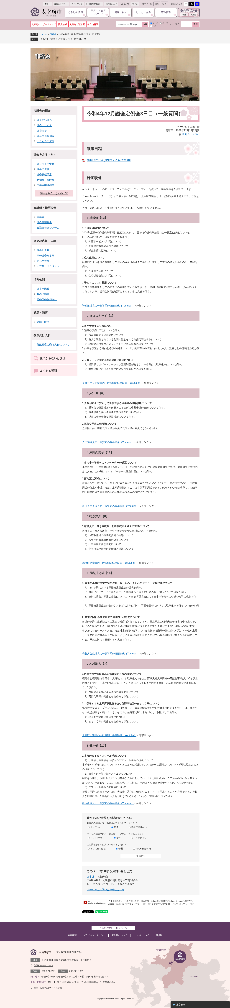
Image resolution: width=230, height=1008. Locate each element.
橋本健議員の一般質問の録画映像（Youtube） (108, 803)
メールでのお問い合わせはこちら (105, 889)
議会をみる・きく (45, 154)
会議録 (40, 217)
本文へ (47, 4)
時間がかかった (143, 848)
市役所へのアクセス (43, 965)
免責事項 (72, 935)
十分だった (95, 827)
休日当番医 (92, 24)
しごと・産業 (143, 12)
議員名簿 (42, 130)
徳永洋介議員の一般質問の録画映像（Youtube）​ (109, 562)
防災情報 (62, 24)
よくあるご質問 (45, 141)
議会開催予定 (44, 174)
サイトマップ (76, 4)
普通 (116, 827)
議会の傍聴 (43, 169)
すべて (155, 23)
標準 (157, 4)
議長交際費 (43, 288)
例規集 (159, 935)
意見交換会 (43, 261)
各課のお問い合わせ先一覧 (113, 927)
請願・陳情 (41, 312)
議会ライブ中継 (45, 164)
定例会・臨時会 (45, 180)
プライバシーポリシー (94, 935)
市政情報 (166, 12)
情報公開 (39, 279)
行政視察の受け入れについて (53, 344)
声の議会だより (45, 255)
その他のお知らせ (47, 299)
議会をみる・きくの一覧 (54, 193)
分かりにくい (140, 838)
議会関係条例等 (45, 136)
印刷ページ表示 (190, 134)
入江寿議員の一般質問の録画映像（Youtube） (108, 442)
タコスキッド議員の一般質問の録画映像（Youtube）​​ (111, 383)
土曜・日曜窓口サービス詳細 (48, 988)
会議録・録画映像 (45, 207)
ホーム (44, 34)
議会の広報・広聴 (45, 240)
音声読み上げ (111, 4)
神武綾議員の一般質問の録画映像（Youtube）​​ (108, 305)
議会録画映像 (44, 222)
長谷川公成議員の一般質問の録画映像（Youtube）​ (110, 653)
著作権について (119, 935)
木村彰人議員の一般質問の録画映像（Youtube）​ (109, 735)
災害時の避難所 (77, 24)
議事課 (90, 876)
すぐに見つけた (98, 848)
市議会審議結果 (45, 185)
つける (135, 4)
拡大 (164, 4)
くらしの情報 (75, 12)
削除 (85, 39)
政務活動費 (43, 294)
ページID (174, 24)
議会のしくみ (44, 125)
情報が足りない (139, 827)
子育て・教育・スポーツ (98, 12)
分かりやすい (96, 838)
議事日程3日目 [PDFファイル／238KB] (108, 160)
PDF (154, 26)
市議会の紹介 (42, 110)
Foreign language (94, 4)
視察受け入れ (42, 335)
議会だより (43, 250)
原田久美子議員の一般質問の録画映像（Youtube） (110, 506)
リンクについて (141, 935)
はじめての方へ (60, 4)
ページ (165, 23)
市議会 (53, 34)
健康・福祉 (121, 12)
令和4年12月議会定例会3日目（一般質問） (62, 39)
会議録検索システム (48, 227)
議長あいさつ (44, 120)
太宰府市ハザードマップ (44, 24)
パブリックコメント (48, 266)
